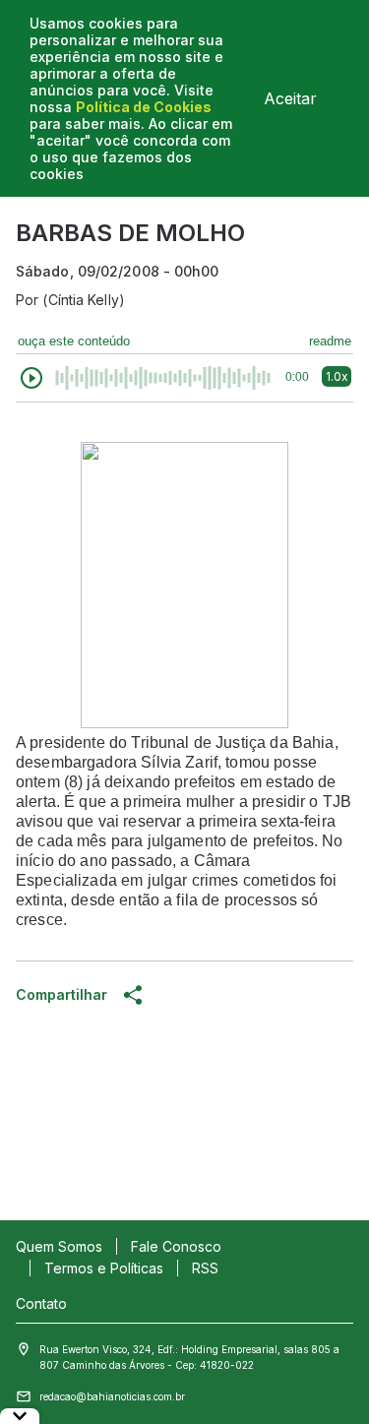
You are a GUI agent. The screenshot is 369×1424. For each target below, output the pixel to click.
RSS (205, 1268)
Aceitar (290, 98)
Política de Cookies (144, 106)
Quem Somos (59, 1246)
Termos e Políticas (103, 1268)
